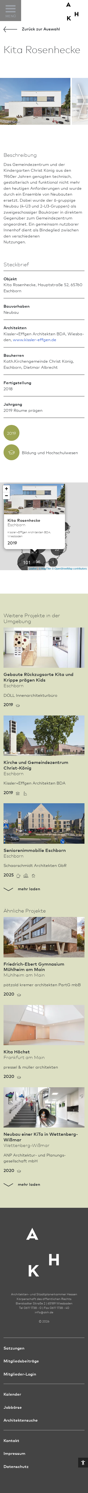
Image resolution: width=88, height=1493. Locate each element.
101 (27, 562)
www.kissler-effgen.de (34, 339)
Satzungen (14, 1348)
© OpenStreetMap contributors (69, 568)
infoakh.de (44, 1312)
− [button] (6, 496)
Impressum (14, 1453)
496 (36, 562)
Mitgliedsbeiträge (21, 1360)
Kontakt (11, 1440)
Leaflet (33, 568)
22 (57, 549)
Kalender (12, 1394)
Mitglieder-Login (20, 1373)
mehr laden (28, 888)
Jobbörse (13, 1407)
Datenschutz (16, 1466)
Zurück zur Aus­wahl (40, 28)
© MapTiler (45, 568)
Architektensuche (21, 1420)
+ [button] (6, 489)
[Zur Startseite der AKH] (44, 1249)
